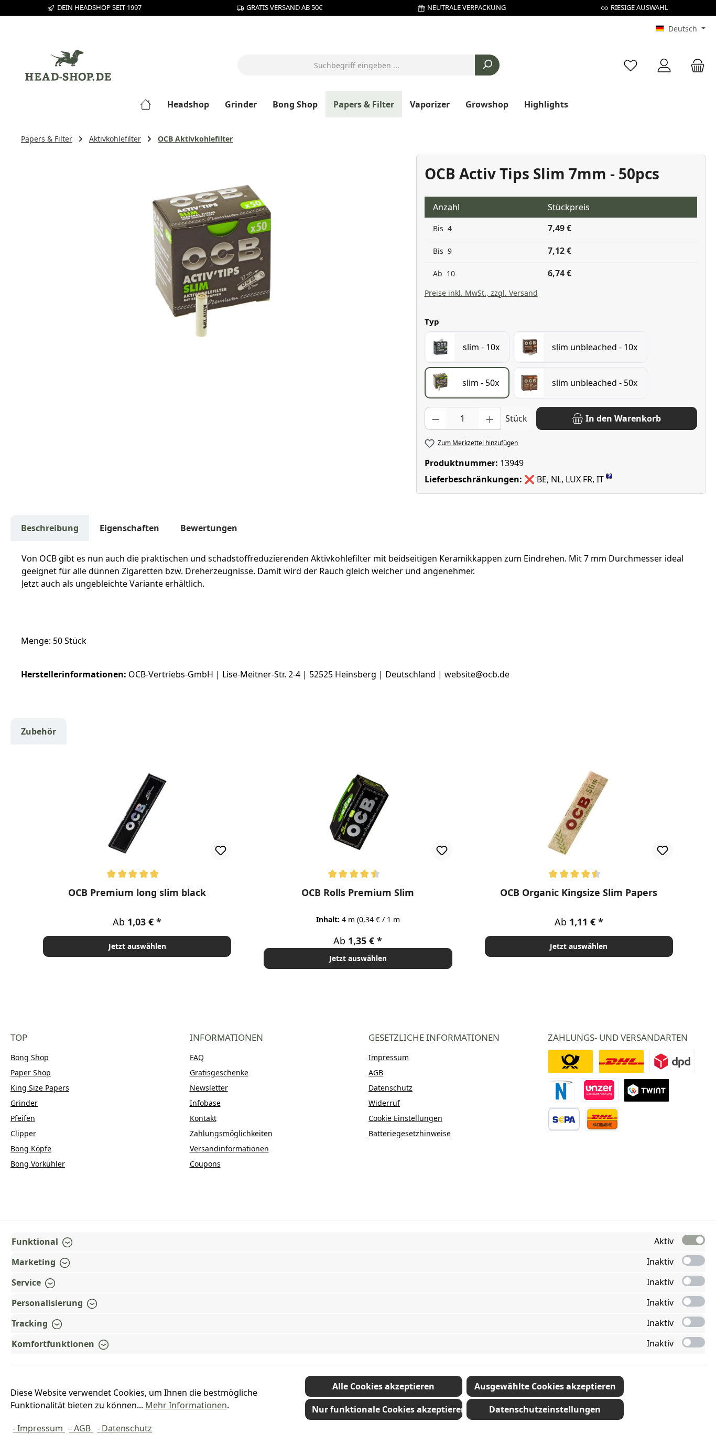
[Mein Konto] (664, 65)
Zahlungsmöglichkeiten (231, 1133)
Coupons (205, 1164)
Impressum (388, 1057)
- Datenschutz (124, 1428)
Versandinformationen (229, 1148)
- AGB (81, 1428)
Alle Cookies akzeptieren (383, 1386)
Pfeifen (22, 1118)
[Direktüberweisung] (599, 1090)
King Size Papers (39, 1088)
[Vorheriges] (29, 867)
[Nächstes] (687, 867)
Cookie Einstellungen (405, 1118)
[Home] (149, 104)
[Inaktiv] (693, 1260)
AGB (375, 1072)
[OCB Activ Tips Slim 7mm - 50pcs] (213, 267)
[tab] (49, 528)
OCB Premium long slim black (137, 893)
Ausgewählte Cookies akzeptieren (545, 1386)
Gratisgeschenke (219, 1072)
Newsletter (209, 1088)
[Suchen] (487, 65)
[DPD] (672, 1061)
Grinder (24, 1103)
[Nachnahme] (602, 1119)
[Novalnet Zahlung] (561, 1090)
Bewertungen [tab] (208, 528)
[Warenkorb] (695, 65)
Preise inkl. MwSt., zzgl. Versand (481, 293)
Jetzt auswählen (137, 946)
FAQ (197, 1057)
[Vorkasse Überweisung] (564, 1119)
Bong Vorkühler (37, 1164)
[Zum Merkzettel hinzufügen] (220, 849)
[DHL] (621, 1061)
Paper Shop (30, 1072)
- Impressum (39, 1428)
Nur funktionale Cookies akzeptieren (387, 1409)
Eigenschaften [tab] (129, 528)
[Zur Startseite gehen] (68, 65)
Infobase (205, 1103)
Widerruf (384, 1103)
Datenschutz (390, 1088)
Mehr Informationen (186, 1405)
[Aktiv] (693, 1240)
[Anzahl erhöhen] (490, 418)
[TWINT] (646, 1090)
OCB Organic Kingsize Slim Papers (578, 893)
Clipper (23, 1133)
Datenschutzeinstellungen (545, 1409)
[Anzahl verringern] (436, 418)
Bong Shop (29, 1057)
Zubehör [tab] (38, 731)
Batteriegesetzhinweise (409, 1133)
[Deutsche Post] (570, 1061)
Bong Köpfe (30, 1148)
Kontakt (203, 1118)
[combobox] (356, 65)
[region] (213, 267)
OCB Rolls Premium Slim (357, 893)
